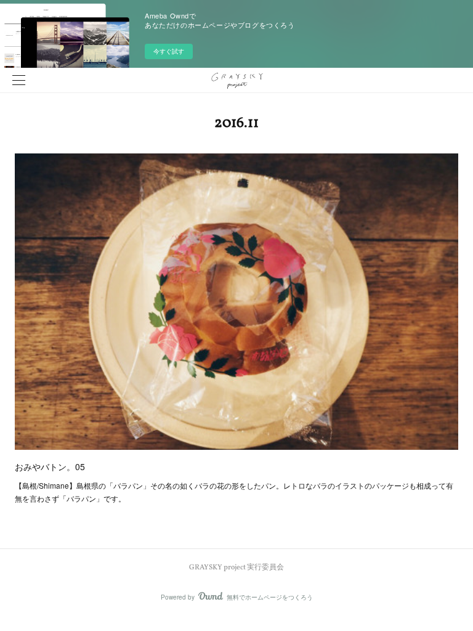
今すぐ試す (168, 51)
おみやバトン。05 (50, 466)
